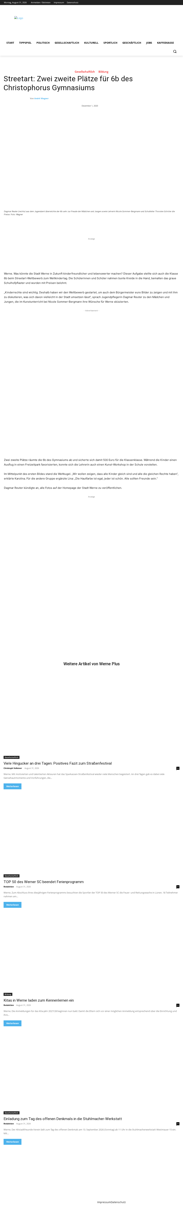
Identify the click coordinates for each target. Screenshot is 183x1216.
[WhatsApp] (54, 224)
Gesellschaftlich (85, 71)
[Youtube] (177, 3)
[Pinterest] (45, 224)
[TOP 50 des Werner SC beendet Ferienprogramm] (91, 833)
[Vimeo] (172, 3)
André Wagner (41, 98)
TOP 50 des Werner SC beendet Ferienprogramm (44, 882)
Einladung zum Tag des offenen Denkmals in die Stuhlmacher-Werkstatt (63, 1119)
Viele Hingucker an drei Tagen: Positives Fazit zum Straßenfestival (58, 763)
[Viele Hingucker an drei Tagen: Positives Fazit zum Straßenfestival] (91, 715)
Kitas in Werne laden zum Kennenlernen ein (39, 1000)
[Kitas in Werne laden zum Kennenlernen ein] (91, 952)
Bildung (103, 71)
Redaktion (9, 886)
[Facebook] (157, 3)
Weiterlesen (12, 786)
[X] (167, 3)
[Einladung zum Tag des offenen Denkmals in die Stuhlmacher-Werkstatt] (91, 1070)
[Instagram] (162, 3)
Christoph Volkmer (13, 768)
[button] (174, 51)
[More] (62, 224)
